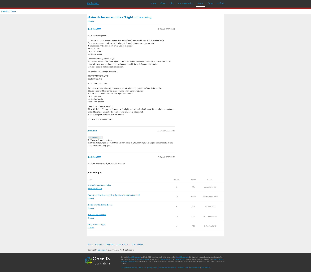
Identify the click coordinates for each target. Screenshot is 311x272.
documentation (185, 3)
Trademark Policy (165, 259)
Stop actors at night (96, 224)
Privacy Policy (137, 244)
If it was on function (97, 214)
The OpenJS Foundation (129, 267)
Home (90, 244)
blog (172, 3)
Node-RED (93, 3)
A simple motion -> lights (99, 185)
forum (200, 3)
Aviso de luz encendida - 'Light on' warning (119, 17)
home (153, 3)
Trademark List (180, 259)
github (220, 3)
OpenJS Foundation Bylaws (167, 267)
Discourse (101, 250)
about (163, 3)
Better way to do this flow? (100, 205)
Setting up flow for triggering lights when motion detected (114, 195)
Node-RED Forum (8, 11)
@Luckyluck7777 (95, 137)
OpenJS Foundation (134, 257)
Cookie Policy (206, 267)
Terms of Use (142, 267)
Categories (99, 244)
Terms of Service (123, 244)
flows (210, 3)
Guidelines (110, 244)
